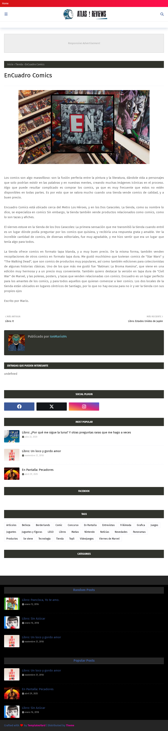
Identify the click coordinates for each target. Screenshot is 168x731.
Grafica (141, 525)
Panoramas (139, 531)
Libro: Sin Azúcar (33, 618)
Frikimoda (125, 525)
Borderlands (43, 525)
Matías (75, 531)
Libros (62, 531)
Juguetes (11, 531)
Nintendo (89, 531)
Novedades (121, 531)
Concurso (73, 525)
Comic (59, 525)
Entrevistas (108, 525)
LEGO (50, 531)
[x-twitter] (51, 406)
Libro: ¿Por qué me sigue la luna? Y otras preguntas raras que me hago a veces (76, 432)
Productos (12, 538)
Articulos (11, 525)
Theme (70, 725)
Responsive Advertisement (84, 43)
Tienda (19, 64)
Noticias (104, 531)
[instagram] (84, 406)
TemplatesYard (36, 725)
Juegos (154, 525)
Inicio (10, 64)
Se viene (28, 538)
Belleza (26, 525)
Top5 (71, 538)
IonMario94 (58, 336)
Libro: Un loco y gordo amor (41, 451)
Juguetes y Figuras (32, 531)
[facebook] (19, 406)
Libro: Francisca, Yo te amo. (40, 600)
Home (5, 3)
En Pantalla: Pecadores (37, 470)
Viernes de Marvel (109, 538)
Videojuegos (87, 538)
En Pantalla (90, 525)
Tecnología (45, 538)
